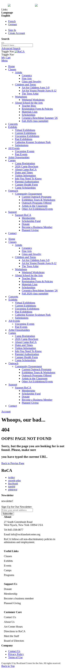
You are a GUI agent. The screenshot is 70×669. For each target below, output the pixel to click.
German (12, 24)
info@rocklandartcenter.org (25, 534)
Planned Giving (12, 603)
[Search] (2, 42)
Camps (7, 570)
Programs (9, 575)
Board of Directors (14, 640)
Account (6, 411)
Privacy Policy (16, 654)
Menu (4, 60)
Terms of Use (15, 657)
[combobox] (17, 45)
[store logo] (19, 51)
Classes (8, 556)
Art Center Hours (13, 626)
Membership (10, 593)
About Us (9, 621)
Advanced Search (10, 48)
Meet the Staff (11, 636)
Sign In (12, 30)
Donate (8, 589)
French (12, 21)
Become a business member (19, 598)
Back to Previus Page (12, 463)
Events (7, 565)
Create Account (16, 33)
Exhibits (8, 560)
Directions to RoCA (14, 631)
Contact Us (10, 617)
